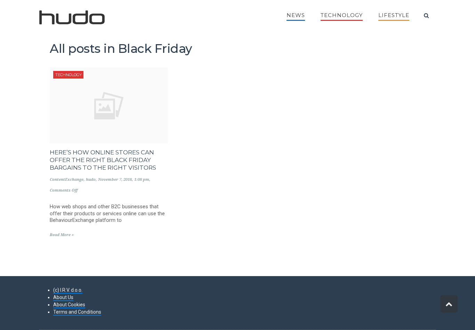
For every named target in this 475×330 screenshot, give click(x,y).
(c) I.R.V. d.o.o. (67, 290)
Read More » (62, 235)
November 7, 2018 (115, 179)
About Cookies (69, 304)
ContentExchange (66, 179)
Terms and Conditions (77, 312)
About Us (63, 297)
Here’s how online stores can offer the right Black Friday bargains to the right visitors (103, 160)
